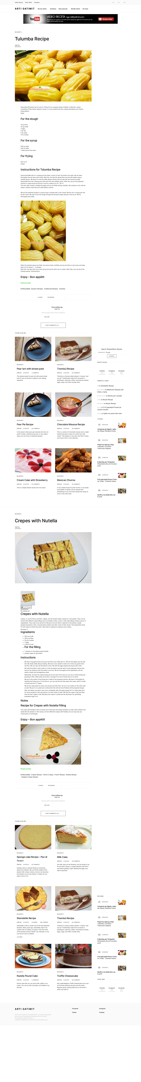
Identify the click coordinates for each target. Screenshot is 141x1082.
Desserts (18, 32)
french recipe (59, 775)
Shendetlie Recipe (107, 386)
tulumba (62, 289)
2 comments (35, 372)
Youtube (101, 1012)
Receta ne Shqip (26, 768)
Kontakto (37, 2)
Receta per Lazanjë (115, 396)
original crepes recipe (29, 777)
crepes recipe (36, 775)
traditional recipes (51, 289)
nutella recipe (71, 775)
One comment (44, 922)
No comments (76, 372)
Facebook (75, 1008)
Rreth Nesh (28, 2)
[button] (21, 609)
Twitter (74, 1012)
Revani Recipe (108, 400)
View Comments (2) (52, 325)
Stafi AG (17, 45)
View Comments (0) (52, 813)
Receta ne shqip (26, 283)
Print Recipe (27, 607)
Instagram (102, 1008)
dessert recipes (37, 289)
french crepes (48, 775)
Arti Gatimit (25, 8)
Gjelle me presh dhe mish (112, 413)
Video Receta (19, 2)
